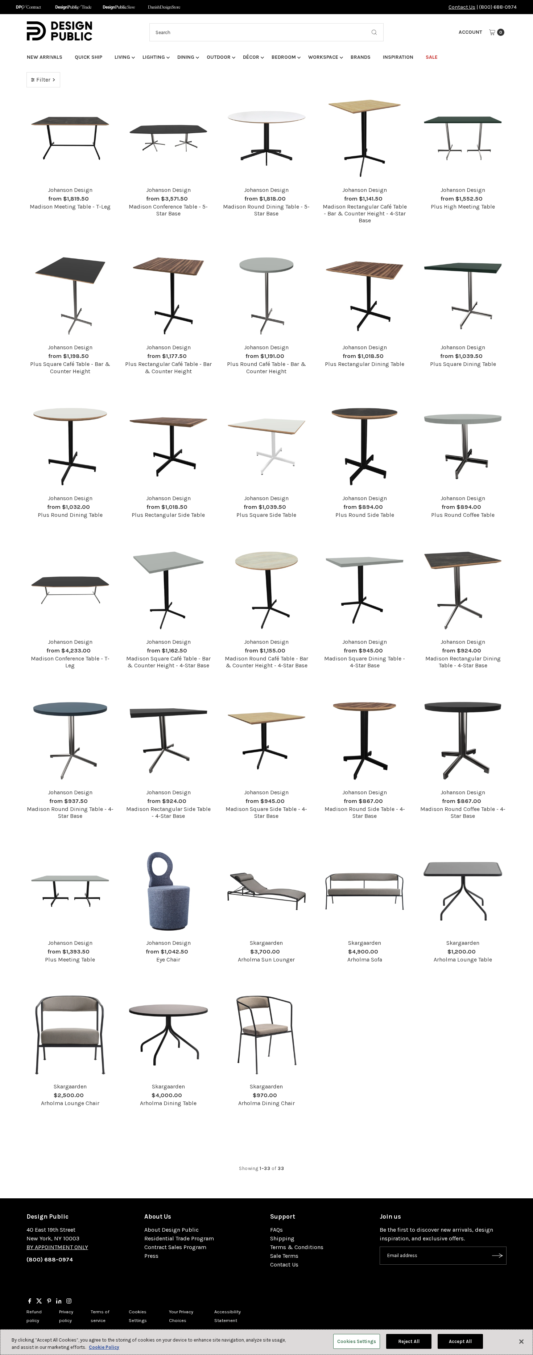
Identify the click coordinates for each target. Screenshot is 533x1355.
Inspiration (398, 57)
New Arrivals (44, 57)
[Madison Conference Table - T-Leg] (70, 590)
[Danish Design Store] (164, 7)
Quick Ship (88, 57)
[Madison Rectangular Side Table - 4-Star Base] (168, 740)
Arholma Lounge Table (463, 959)
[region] (266, 1342)
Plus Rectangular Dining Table (364, 364)
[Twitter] (39, 1301)
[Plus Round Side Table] (364, 446)
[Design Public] (118, 7)
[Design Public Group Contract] (28, 7)
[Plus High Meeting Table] (463, 138)
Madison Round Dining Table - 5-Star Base (266, 210)
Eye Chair (168, 959)
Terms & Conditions (296, 1247)
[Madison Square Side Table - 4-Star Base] (266, 740)
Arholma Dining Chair (266, 1103)
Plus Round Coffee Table (463, 514)
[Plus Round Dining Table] (70, 446)
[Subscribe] (497, 1256)
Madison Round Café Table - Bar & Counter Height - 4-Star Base (266, 662)
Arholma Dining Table (168, 1103)
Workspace (323, 57)
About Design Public (171, 1229)
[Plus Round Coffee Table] (463, 446)
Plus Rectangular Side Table (168, 514)
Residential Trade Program (179, 1238)
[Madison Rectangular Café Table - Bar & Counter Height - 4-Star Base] (364, 138)
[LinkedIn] (59, 1301)
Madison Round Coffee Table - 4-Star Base (462, 812)
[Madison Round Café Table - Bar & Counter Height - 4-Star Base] (266, 590)
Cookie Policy (104, 1347)
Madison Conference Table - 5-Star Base (168, 210)
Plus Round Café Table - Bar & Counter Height (266, 367)
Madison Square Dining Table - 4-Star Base (364, 662)
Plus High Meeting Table (463, 206)
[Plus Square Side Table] (266, 446)
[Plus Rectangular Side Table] (168, 446)
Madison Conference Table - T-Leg (70, 662)
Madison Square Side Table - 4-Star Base (266, 812)
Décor (251, 57)
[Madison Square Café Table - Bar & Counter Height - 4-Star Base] (168, 590)
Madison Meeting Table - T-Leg (70, 206)
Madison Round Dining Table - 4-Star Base (70, 812)
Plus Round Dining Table (70, 514)
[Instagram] (68, 1301)
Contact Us (462, 7)
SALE (432, 57)
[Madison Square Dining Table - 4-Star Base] (364, 590)
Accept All (460, 1341)
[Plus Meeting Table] (70, 891)
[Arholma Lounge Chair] (70, 1035)
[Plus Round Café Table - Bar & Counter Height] (266, 296)
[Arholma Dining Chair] (266, 1035)
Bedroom (284, 57)
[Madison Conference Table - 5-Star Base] (168, 138)
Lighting (153, 57)
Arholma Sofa (364, 959)
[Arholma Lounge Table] (463, 891)
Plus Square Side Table (266, 514)
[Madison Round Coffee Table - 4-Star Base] (463, 740)
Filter (43, 79)
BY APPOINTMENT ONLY (57, 1247)
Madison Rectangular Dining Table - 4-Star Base (463, 662)
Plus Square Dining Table (463, 364)
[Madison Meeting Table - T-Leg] (70, 138)
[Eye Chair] (168, 891)
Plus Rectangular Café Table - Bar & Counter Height (168, 367)
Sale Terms (284, 1255)
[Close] (521, 1342)
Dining (185, 57)
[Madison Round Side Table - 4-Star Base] (364, 740)
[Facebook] (29, 1301)
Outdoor (219, 57)
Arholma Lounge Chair (70, 1103)
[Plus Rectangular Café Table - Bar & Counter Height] (168, 296)
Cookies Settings (356, 1341)
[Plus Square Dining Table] (463, 296)
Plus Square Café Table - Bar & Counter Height (70, 367)
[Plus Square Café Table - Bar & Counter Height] (70, 296)
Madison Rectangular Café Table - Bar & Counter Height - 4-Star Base (365, 213)
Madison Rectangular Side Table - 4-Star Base (168, 812)
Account (470, 32)
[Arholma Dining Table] (168, 1035)
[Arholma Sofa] (364, 891)
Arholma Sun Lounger (266, 959)
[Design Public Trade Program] (73, 7)
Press (151, 1255)
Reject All (409, 1341)
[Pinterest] (49, 1301)
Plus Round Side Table (364, 514)
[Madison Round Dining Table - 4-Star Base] (70, 740)
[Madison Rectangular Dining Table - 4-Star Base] (463, 590)
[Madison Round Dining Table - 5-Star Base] (266, 138)
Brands (361, 57)
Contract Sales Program (175, 1247)
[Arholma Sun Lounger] (266, 891)
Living (122, 57)
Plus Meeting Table (70, 959)
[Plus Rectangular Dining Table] (364, 296)
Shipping (282, 1238)
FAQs (276, 1229)
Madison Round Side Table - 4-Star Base (365, 812)
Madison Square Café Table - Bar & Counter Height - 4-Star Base (168, 662)
